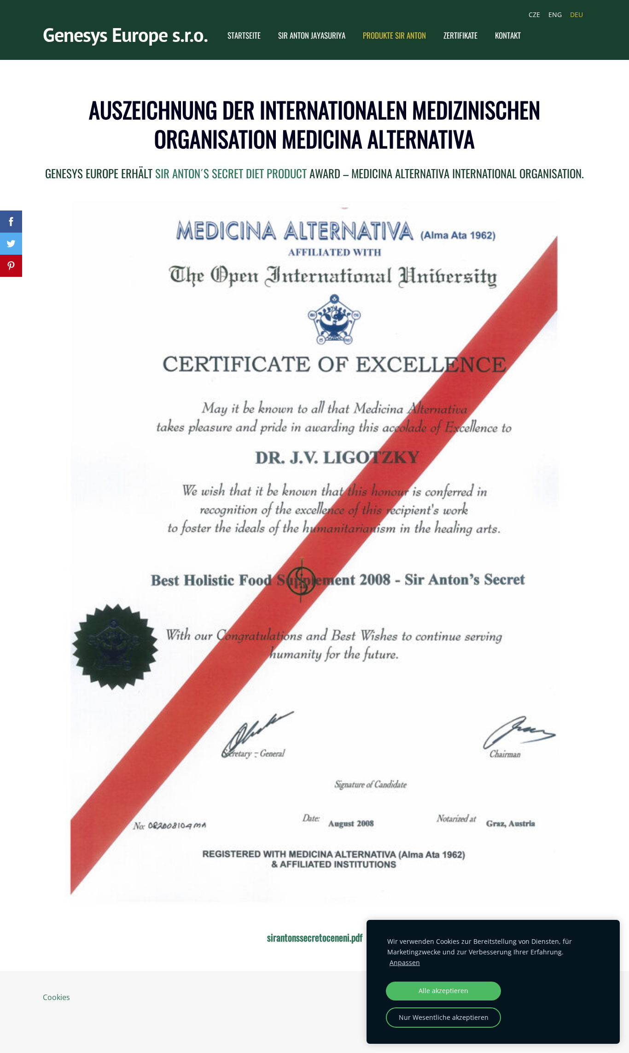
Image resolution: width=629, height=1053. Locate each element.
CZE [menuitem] (534, 14)
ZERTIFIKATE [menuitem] (460, 35)
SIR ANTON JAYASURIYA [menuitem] (311, 35)
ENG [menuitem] (555, 14)
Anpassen (405, 962)
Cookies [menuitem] (56, 997)
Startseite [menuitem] (244, 35)
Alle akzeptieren (443, 990)
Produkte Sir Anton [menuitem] (394, 35)
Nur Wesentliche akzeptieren (444, 1017)
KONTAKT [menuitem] (508, 35)
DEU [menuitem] (576, 14)
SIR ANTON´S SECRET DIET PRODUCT (231, 172)
